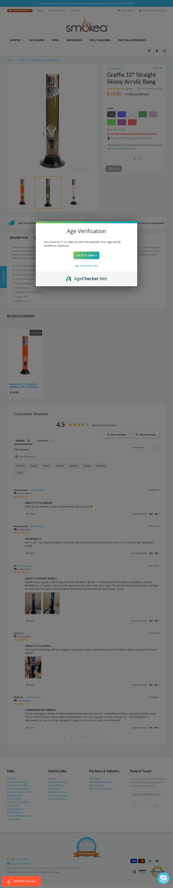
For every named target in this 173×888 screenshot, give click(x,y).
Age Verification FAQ (86, 265)
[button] (163, 878)
